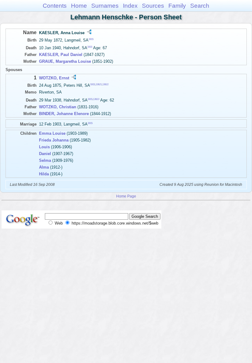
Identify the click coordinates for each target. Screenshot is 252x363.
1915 (91, 39)
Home (79, 5)
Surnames (105, 5)
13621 (99, 84)
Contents (55, 5)
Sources (153, 5)
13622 (105, 84)
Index (130, 5)
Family (177, 5)
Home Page (126, 196)
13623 (96, 99)
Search (199, 5)
